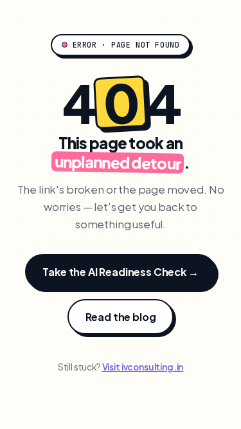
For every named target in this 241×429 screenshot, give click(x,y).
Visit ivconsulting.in (143, 366)
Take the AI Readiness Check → (120, 271)
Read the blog (120, 317)
